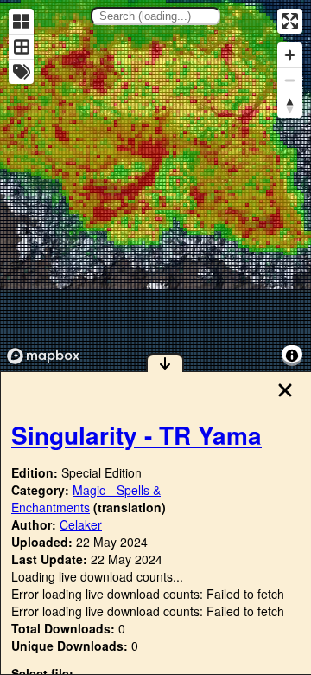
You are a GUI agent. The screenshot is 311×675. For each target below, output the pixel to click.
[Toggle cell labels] (21, 71)
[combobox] (155, 16)
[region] (155, 185)
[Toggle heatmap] (21, 21)
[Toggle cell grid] (21, 46)
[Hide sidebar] (165, 362)
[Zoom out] (289, 80)
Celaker (81, 524)
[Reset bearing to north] (289, 105)
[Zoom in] (289, 55)
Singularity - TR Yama (136, 435)
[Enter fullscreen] (289, 21)
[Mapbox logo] (43, 356)
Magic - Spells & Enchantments (86, 498)
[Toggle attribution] (292, 355)
